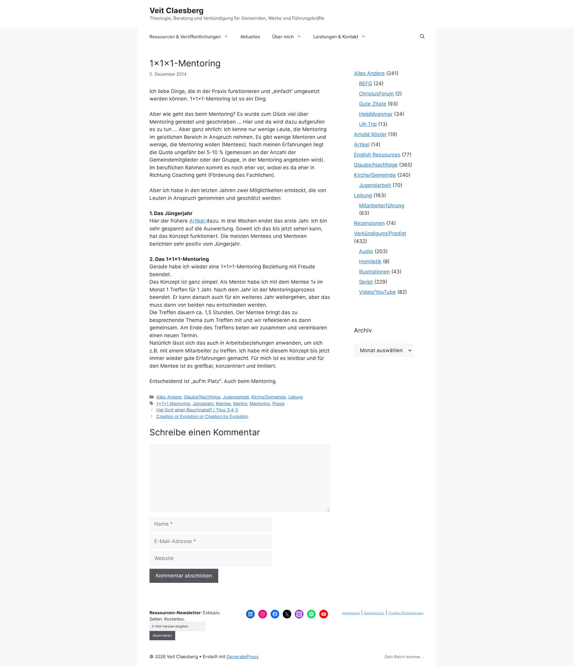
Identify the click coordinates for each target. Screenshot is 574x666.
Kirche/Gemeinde (268, 396)
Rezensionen (369, 223)
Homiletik (370, 261)
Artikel (197, 221)
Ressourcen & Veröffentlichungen (185, 36)
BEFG (365, 83)
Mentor (240, 403)
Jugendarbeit (236, 396)
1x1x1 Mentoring (173, 403)
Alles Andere (168, 396)
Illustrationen (374, 272)
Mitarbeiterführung (381, 206)
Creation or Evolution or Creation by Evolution (202, 416)
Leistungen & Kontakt (335, 36)
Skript (366, 282)
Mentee (223, 403)
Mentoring (260, 403)
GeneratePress (243, 656)
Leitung (295, 396)
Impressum (351, 613)
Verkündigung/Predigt (380, 233)
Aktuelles (250, 36)
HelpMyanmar (376, 114)
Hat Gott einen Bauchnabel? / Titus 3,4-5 (197, 409)
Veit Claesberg (176, 10)
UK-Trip (368, 124)
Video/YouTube (377, 292)
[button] (422, 37)
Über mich (283, 36)
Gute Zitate (372, 104)
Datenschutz (374, 613)
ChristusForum (376, 94)
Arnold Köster (370, 134)
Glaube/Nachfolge (202, 396)
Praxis (278, 403)
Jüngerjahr (203, 403)
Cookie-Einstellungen (406, 613)
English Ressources (377, 155)
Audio (366, 251)
